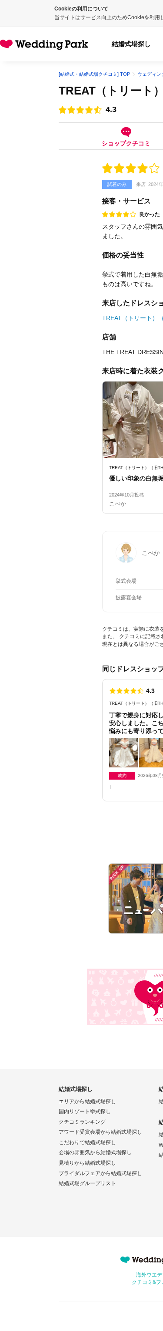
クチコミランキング (82, 1122)
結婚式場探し (131, 43)
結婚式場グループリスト (87, 1183)
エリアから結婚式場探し (87, 1101)
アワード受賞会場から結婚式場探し (100, 1132)
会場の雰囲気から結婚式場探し (95, 1152)
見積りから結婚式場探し (87, 1163)
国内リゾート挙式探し (85, 1111)
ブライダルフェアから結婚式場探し (100, 1173)
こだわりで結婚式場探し (87, 1142)
